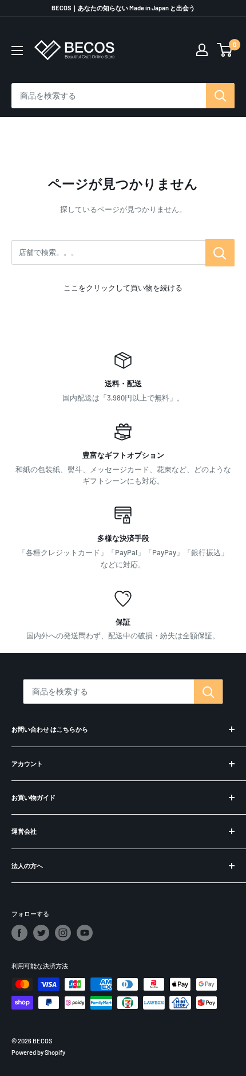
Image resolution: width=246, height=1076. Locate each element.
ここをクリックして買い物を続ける (123, 287)
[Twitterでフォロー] (41, 933)
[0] (225, 50)
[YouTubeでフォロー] (85, 933)
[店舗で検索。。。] (220, 252)
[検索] (220, 95)
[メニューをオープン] (17, 50)
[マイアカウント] (202, 50)
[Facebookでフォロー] (19, 933)
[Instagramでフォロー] (63, 933)
